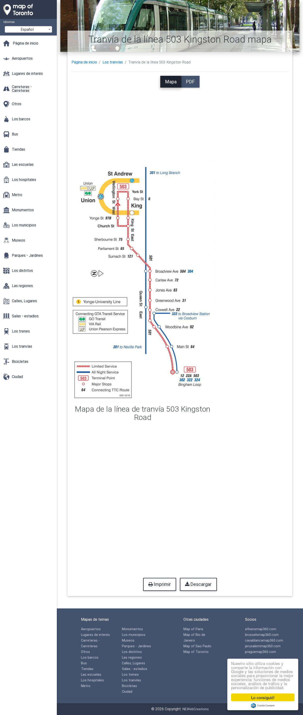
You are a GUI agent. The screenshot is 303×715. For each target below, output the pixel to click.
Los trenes (130, 675)
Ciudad (127, 692)
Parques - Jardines (136, 646)
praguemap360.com (260, 652)
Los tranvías (112, 62)
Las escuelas (91, 675)
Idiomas (9, 22)
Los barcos (89, 658)
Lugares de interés (95, 635)
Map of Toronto (196, 652)
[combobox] (28, 29)
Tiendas (87, 669)
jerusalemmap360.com (263, 646)
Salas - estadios (134, 669)
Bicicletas (129, 686)
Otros (85, 652)
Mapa (171, 82)
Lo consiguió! (263, 697)
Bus (84, 663)
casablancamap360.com (264, 641)
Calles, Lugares (133, 663)
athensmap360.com (260, 629)
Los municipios (133, 635)
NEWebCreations (196, 709)
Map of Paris (193, 629)
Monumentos (132, 629)
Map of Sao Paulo (197, 646)
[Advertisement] (180, 121)
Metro (85, 686)
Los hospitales (92, 680)
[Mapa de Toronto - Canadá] (28, 16)
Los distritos (132, 652)
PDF (190, 82)
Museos (128, 641)
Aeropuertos (91, 629)
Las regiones (132, 658)
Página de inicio (84, 62)
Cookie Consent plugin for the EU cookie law (263, 705)
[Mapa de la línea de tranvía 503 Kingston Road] (142, 281)
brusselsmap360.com (262, 635)
